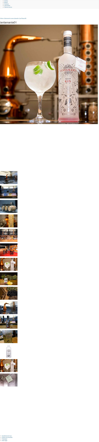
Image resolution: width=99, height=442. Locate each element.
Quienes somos (8, 7)
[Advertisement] (38, 13)
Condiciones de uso (7, 436)
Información (7, 5)
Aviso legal (4, 440)
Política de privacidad (7, 437)
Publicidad (4, 439)
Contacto (6, 4)
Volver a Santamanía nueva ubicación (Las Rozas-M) (13, 18)
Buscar (6, 2)
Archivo (6, 1)
